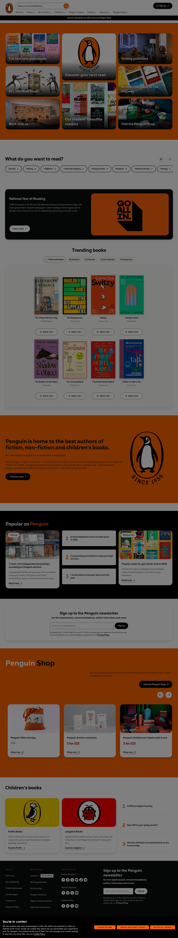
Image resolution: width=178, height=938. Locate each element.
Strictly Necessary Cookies (132, 927)
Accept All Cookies (162, 927)
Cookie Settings (105, 927)
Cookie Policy (39, 934)
